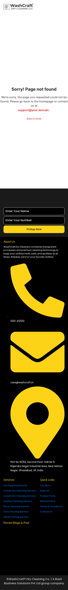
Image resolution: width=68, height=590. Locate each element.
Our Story (45, 485)
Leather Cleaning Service (17, 501)
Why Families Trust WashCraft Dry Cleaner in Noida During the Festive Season (33, 552)
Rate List (44, 490)
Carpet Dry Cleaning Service (19, 496)
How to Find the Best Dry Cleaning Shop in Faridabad (33, 536)
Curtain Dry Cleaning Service (19, 490)
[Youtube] (43, 567)
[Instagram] (14, 567)
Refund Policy (47, 501)
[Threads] (34, 567)
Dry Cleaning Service (15, 485)
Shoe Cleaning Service (16, 506)
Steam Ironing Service (15, 517)
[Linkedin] (53, 567)
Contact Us (46, 511)
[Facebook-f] (24, 567)
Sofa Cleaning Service (16, 511)
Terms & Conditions (51, 506)
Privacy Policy (47, 496)
